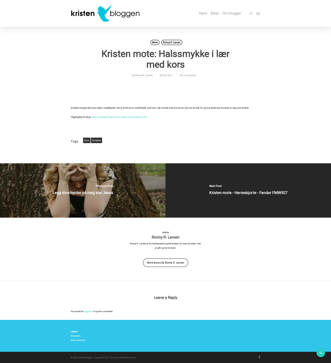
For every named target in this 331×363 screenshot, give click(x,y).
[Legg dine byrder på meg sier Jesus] (83, 190)
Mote (155, 42)
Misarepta (76, 336)
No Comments (188, 75)
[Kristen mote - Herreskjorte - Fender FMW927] (248, 190)
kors (86, 140)
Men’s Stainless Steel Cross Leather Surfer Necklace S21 (120, 117)
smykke (96, 140)
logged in (88, 311)
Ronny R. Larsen (171, 42)
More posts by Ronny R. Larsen (165, 262)
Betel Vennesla (78, 340)
